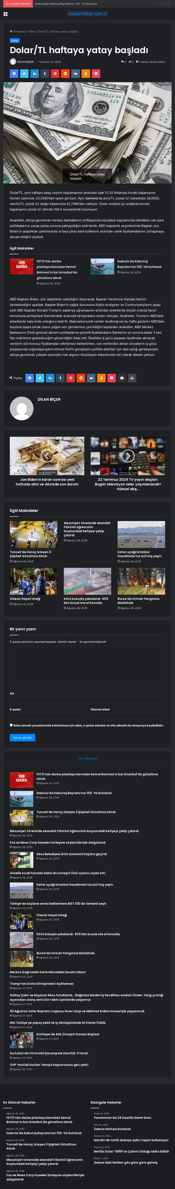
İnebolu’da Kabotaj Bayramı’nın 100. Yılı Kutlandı (74, 793)
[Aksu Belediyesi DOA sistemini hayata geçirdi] (21, 860)
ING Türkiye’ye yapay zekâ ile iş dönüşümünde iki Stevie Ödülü (58, 1023)
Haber (32, 31)
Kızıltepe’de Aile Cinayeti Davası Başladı (67, 1034)
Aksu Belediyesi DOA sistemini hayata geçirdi (71, 854)
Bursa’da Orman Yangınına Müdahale (138, 601)
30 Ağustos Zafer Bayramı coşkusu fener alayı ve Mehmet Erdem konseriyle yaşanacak (77, 1011)
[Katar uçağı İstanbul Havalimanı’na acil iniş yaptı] (141, 534)
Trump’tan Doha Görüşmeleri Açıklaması (42, 984)
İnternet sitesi (100, 709)
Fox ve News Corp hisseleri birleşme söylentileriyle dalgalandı (58, 842)
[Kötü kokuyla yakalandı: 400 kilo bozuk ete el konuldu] (87, 581)
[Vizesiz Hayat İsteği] (33, 581)
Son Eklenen (87, 758)
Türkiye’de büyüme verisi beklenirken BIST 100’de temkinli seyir (58, 903)
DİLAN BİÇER (26, 61)
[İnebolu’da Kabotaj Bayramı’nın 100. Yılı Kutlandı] (102, 267)
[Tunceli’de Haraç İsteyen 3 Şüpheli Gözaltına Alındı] (33, 534)
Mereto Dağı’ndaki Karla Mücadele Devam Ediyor (48, 972)
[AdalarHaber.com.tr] (87, 13)
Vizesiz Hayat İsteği (25, 599)
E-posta (16, 709)
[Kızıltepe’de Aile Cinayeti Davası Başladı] (21, 1040)
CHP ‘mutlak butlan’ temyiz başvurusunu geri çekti (49, 1065)
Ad (13, 693)
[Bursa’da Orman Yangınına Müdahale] (141, 581)
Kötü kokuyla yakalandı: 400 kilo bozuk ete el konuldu (86, 601)
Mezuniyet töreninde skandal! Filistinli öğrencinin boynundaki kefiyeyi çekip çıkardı (87, 529)
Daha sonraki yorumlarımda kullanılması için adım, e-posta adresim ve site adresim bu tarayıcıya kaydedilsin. (88, 725)
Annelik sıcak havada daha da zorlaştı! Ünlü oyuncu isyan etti (57, 873)
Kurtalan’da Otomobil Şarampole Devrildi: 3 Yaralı (49, 1053)
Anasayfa (18, 31)
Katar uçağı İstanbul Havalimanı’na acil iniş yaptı (140, 554)
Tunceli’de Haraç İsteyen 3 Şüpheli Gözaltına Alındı (68, 3)
